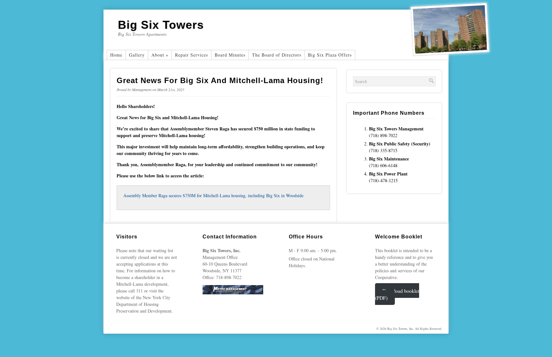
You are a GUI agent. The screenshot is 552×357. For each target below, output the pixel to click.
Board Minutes (230, 55)
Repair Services (191, 55)
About (159, 55)
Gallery (137, 55)
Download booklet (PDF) (397, 294)
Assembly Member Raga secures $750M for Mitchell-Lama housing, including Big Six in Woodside (213, 195)
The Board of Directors (276, 55)
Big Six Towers (161, 24)
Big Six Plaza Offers (330, 55)
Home (116, 55)
